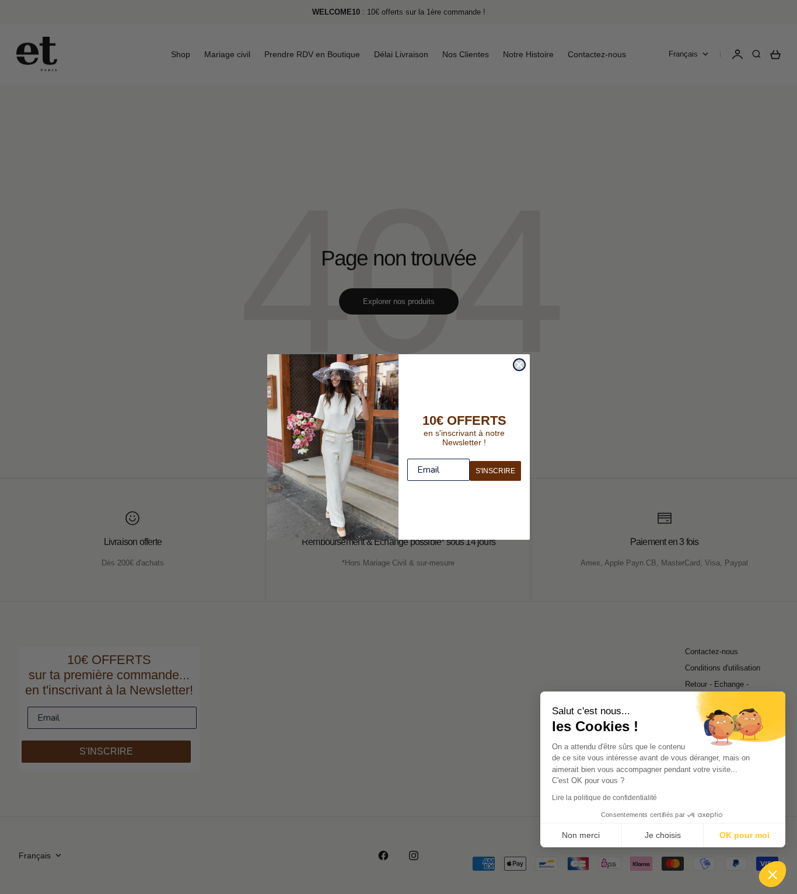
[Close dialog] (519, 365)
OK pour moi (744, 835)
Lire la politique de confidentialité (604, 798)
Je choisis (663, 835)
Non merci (581, 835)
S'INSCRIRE (495, 471)
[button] (772, 874)
